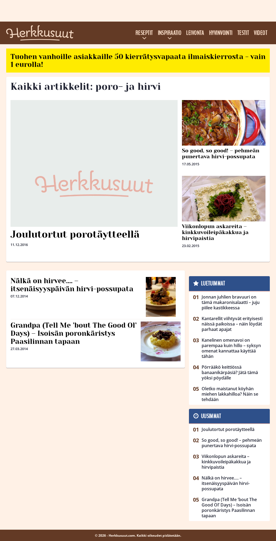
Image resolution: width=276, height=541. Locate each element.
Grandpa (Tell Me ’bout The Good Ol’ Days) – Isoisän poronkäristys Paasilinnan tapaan (74, 333)
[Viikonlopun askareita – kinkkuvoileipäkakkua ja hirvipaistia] (223, 207)
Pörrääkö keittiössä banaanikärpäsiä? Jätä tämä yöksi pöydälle (230, 372)
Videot (260, 33)
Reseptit (144, 33)
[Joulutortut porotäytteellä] (94, 183)
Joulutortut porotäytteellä (75, 234)
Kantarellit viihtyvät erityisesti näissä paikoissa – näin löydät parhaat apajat (232, 324)
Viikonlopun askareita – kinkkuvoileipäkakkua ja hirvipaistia (215, 232)
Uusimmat (211, 416)
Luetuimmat (213, 283)
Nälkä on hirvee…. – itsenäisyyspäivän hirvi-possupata (72, 285)
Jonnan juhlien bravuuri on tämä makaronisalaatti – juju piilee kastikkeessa (231, 302)
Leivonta (195, 33)
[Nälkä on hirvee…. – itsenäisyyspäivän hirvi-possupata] (161, 297)
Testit (243, 33)
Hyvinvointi (221, 33)
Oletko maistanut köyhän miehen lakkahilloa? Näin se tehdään (230, 394)
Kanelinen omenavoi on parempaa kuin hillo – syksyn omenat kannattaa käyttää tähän (231, 348)
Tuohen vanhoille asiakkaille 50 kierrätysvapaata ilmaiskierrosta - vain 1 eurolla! (138, 61)
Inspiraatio (170, 33)
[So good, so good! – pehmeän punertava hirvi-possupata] (223, 131)
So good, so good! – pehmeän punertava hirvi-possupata (220, 154)
